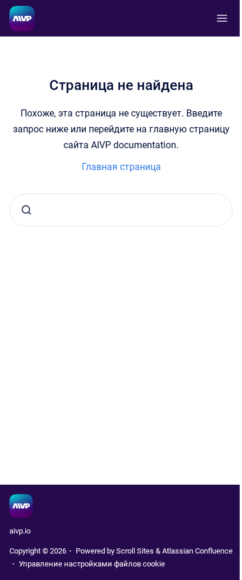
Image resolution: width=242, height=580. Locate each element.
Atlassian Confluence (197, 550)
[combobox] (121, 210)
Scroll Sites (135, 550)
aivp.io (20, 530)
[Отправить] (26, 210)
